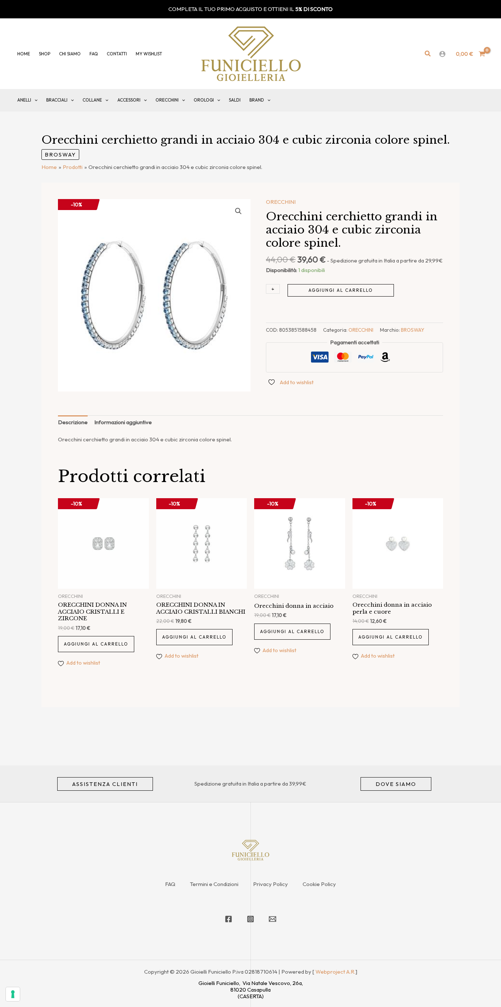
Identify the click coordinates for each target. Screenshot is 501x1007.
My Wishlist (149, 53)
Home (23, 53)
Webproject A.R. (335, 971)
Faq (93, 53)
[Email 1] (272, 919)
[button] (428, 54)
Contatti (117, 53)
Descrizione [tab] (73, 422)
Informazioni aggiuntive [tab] (123, 422)
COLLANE (92, 100)
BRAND (256, 100)
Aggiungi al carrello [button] (96, 644)
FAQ (170, 884)
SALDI (235, 100)
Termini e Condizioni (214, 884)
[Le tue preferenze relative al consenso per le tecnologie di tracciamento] (13, 994)
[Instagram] (250, 919)
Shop (44, 53)
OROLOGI (204, 100)
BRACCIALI (56, 100)
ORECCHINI (167, 100)
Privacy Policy (270, 884)
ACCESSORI (128, 100)
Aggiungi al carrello (340, 290)
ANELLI (24, 100)
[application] (34, 100)
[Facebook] (228, 919)
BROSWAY (60, 154)
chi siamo (70, 53)
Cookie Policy (319, 884)
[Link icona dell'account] (442, 54)
